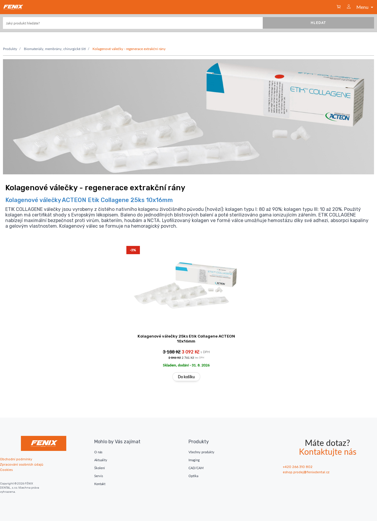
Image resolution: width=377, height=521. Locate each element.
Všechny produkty (201, 452)
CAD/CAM (196, 468)
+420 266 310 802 (297, 467)
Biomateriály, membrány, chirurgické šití (55, 49)
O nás (98, 452)
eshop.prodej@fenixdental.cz (306, 472)
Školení (99, 468)
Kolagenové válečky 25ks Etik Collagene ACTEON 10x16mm (186, 338)
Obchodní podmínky (16, 459)
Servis (98, 476)
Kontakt (99, 484)
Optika (193, 476)
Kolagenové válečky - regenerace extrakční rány (129, 49)
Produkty (10, 49)
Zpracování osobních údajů (21, 465)
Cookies (6, 470)
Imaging (194, 460)
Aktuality (100, 460)
